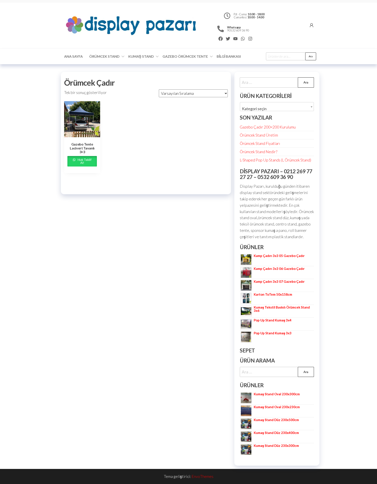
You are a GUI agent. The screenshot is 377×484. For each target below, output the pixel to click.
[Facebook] (220, 38)
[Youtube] (235, 38)
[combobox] (277, 106)
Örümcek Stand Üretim (259, 135)
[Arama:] (277, 82)
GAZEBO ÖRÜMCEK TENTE (185, 56)
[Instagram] (250, 38)
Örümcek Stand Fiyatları (260, 143)
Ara (311, 56)
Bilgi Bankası (229, 56)
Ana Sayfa (73, 56)
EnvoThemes (202, 476)
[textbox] (277, 108)
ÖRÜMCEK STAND (104, 56)
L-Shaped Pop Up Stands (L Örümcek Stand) (275, 160)
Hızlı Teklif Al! (84, 161)
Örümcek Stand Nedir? (258, 151)
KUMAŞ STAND (141, 56)
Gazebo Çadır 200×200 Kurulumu (268, 127)
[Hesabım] (311, 25)
